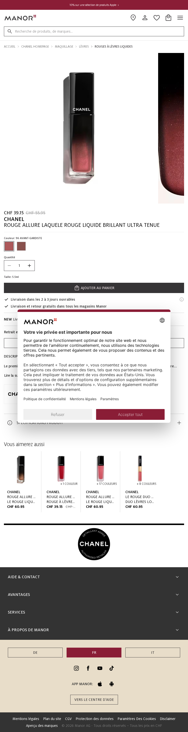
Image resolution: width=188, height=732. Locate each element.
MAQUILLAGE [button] (64, 46)
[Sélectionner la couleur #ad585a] (9, 246)
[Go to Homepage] (20, 18)
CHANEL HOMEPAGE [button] (35, 46)
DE (35, 653)
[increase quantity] (29, 265)
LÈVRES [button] (84, 46)
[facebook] (88, 668)
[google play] (112, 684)
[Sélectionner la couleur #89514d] (21, 246)
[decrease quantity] (9, 265)
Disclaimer (168, 719)
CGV (68, 719)
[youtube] (100, 668)
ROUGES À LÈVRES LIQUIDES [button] (114, 46)
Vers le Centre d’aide (94, 700)
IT (152, 653)
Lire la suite (13, 375)
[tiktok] (112, 668)
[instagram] (76, 668)
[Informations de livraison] (181, 299)
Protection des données (95, 719)
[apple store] (100, 684)
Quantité (9, 257)
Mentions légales (25, 719)
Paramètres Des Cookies (137, 719)
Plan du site (52, 719)
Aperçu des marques (42, 726)
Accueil (9, 46)
